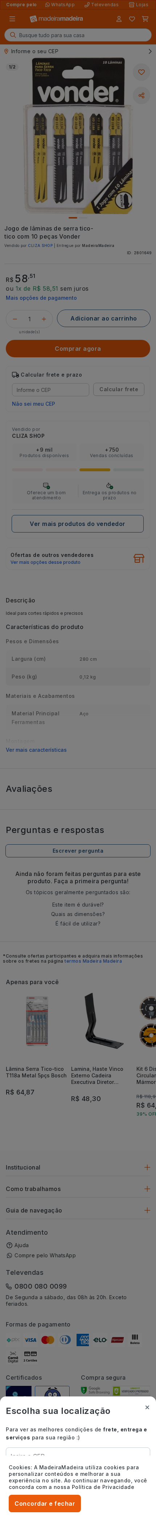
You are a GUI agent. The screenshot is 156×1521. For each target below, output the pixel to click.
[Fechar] (147, 1407)
